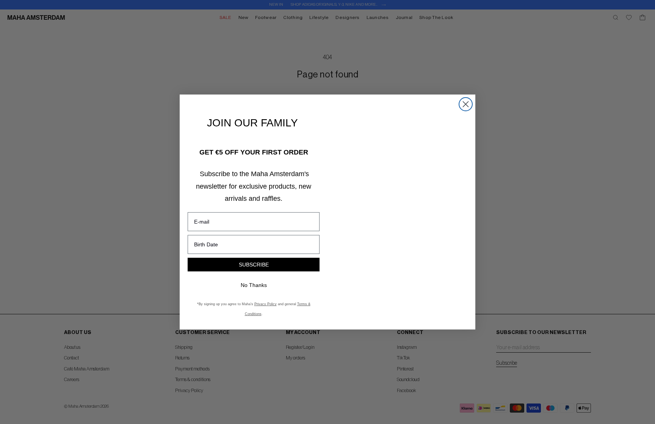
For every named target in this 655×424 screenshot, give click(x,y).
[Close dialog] (465, 104)
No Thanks (254, 285)
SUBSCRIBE (254, 265)
